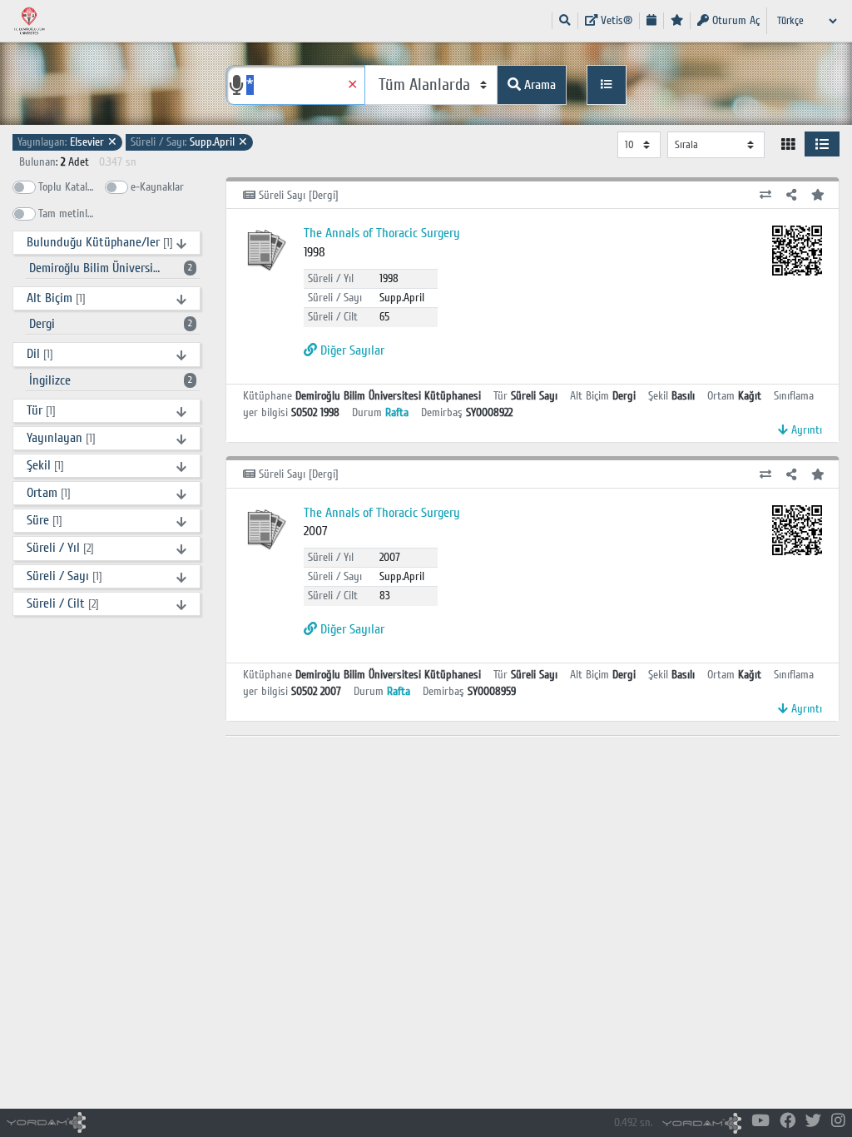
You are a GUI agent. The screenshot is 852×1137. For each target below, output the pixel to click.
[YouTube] (760, 1121)
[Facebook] (787, 1121)
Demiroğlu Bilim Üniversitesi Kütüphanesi (113, 268)
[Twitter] (813, 1121)
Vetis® (614, 20)
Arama (538, 85)
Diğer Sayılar (350, 350)
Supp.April (189, 142)
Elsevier (67, 142)
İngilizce (110, 380)
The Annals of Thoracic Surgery (382, 233)
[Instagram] (838, 1121)
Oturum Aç (734, 20)
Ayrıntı (805, 430)
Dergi (110, 323)
